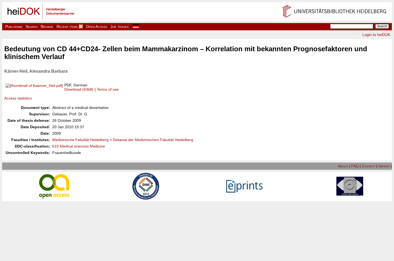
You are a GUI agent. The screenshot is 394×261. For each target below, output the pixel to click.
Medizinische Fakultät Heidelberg (80, 140)
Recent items (67, 26)
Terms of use (108, 89)
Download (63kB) (79, 89)
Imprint (384, 166)
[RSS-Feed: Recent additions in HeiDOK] (81, 26)
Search (32, 26)
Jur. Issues (119, 26)
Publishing (14, 26)
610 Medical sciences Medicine (78, 146)
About (343, 166)
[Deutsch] (136, 26)
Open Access (96, 26)
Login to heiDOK (376, 34)
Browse (47, 26)
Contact (368, 166)
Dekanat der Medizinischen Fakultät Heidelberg (153, 140)
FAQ (355, 166)
